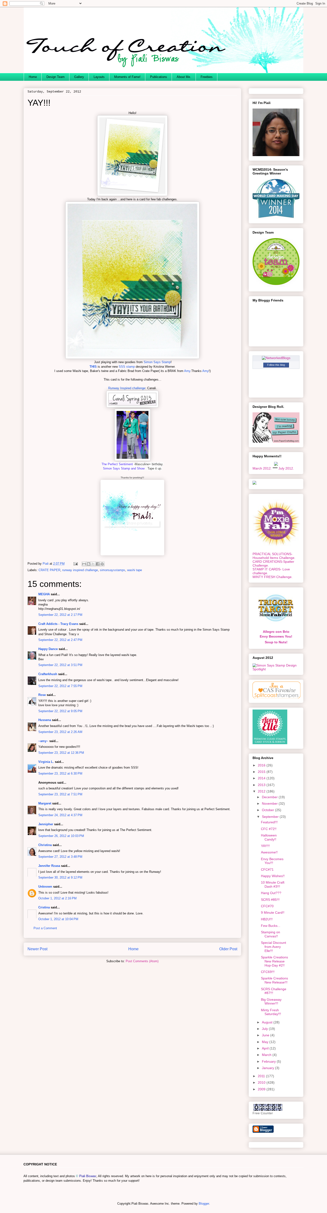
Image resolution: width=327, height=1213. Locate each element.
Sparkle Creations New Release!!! (274, 980)
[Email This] (84, 564)
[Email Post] (75, 563)
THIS (93, 366)
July (265, 1029)
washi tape (134, 570)
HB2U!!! (267, 919)
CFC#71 (267, 869)
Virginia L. (46, 762)
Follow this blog (276, 364)
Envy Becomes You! (276, 636)
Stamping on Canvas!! (270, 934)
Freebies (207, 77)
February (269, 1061)
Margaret (44, 803)
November (270, 803)
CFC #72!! (268, 829)
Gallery (79, 77)
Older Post (228, 949)
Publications (158, 77)
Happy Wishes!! (273, 876)
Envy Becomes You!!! (272, 861)
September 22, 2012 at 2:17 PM (60, 615)
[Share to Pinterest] (102, 564)
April (266, 1048)
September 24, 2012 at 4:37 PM (60, 815)
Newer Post (37, 949)
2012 (262, 791)
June (266, 1035)
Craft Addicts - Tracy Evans (58, 624)
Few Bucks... (270, 926)
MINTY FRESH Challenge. (273, 577)
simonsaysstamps (112, 570)
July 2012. (286, 468)
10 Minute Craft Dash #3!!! (272, 884)
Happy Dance (48, 649)
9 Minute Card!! (272, 912)
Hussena (44, 720)
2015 (262, 772)
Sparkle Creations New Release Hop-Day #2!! (274, 961)
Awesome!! (269, 852)
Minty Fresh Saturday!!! (271, 1012)
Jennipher (45, 824)
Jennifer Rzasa (49, 866)
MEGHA (44, 594)
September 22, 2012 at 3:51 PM (60, 665)
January (268, 1068)
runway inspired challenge (80, 570)
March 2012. (262, 468)
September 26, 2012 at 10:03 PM (61, 836)
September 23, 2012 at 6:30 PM (60, 773)
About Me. (184, 77)
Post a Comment (45, 928)
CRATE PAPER (49, 570)
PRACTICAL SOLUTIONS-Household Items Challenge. (274, 556)
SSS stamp (127, 366)
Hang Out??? (271, 893)
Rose (42, 695)
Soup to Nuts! (276, 642)
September (271, 817)
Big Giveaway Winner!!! (271, 1001)
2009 (262, 1089)
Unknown (45, 886)
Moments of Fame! (127, 77)
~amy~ (43, 741)
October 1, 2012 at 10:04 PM (58, 919)
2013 (262, 785)
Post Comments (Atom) (142, 961)
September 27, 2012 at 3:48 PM (60, 856)
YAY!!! (265, 846)
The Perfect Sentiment (117, 464)
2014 (262, 778)
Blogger (204, 1203)
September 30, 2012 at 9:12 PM (60, 877)
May (265, 1042)
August (267, 1022)
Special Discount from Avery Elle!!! (273, 947)
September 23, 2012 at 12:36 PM (61, 752)
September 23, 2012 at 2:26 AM (60, 732)
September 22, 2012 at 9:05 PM (60, 711)
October (268, 810)
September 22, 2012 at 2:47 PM (60, 640)
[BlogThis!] (88, 564)
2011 (262, 1076)
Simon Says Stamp (157, 362)
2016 (262, 765)
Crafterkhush (47, 674)
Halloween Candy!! (269, 837)
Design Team (55, 77)
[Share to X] (93, 564)
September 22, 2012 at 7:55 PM (60, 686)
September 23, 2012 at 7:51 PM (60, 794)
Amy (186, 371)
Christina (45, 845)
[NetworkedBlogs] (276, 358)
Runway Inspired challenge (126, 388)
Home (33, 77)
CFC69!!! (268, 972)
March (267, 1055)
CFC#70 (267, 906)
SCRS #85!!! (270, 900)
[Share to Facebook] (97, 564)
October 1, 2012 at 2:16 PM (57, 898)
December (270, 797)
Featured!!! (269, 822)
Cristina (44, 907)
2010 (262, 1082)
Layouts (99, 77)
